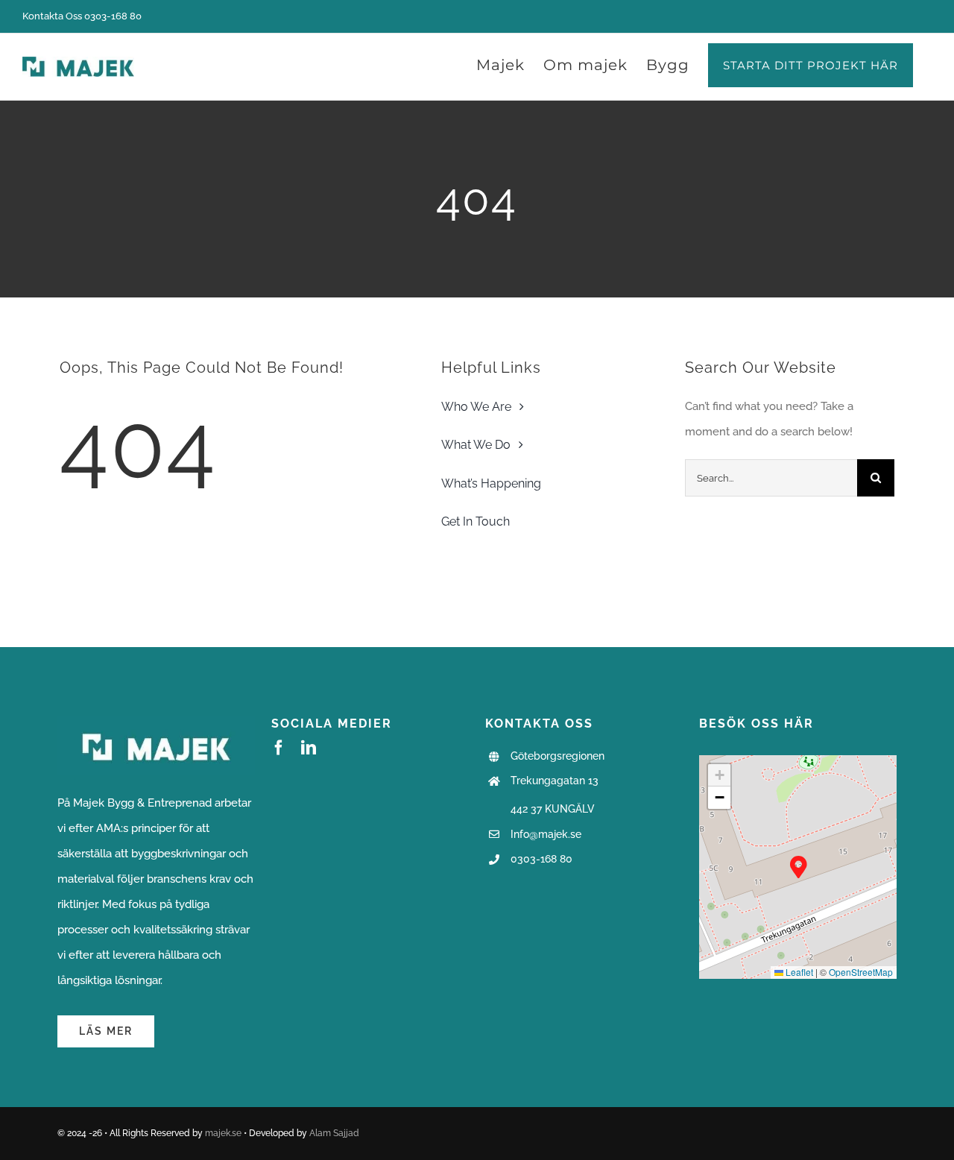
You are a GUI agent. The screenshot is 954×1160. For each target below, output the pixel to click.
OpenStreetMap (861, 971)
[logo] (156, 721)
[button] (798, 866)
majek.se (223, 1133)
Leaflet (798, 971)
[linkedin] (308, 747)
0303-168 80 (541, 859)
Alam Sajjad (334, 1133)
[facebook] (278, 747)
